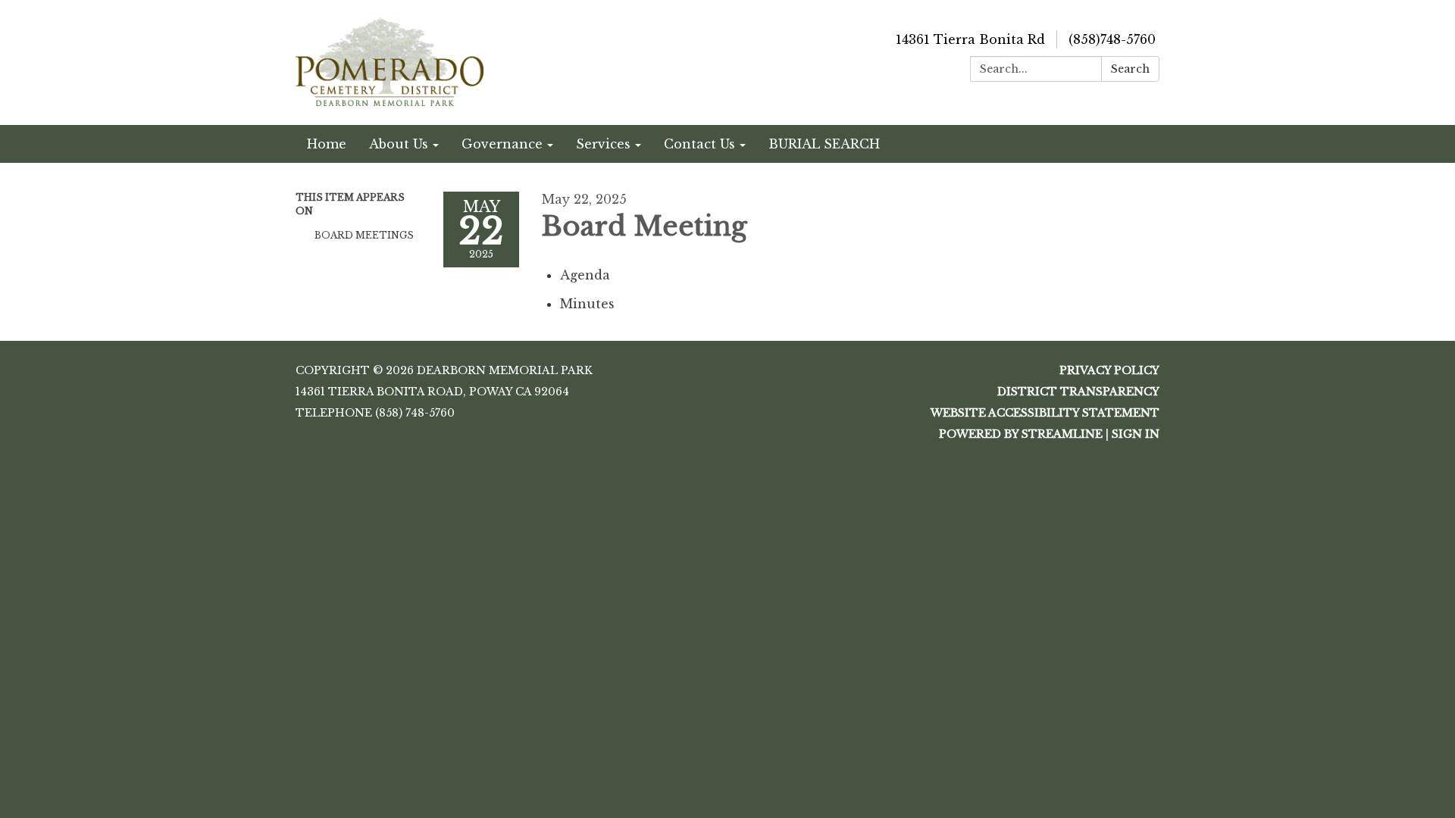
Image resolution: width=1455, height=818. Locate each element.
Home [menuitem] (326, 143)
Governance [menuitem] (502, 143)
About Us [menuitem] (398, 143)
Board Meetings (364, 235)
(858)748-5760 (1112, 39)
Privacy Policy (1109, 370)
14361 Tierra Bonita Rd (970, 39)
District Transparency (1078, 391)
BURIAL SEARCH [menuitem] (824, 143)
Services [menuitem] (603, 143)
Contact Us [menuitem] (699, 143)
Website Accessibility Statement (1045, 413)
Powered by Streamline (1021, 434)
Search (1130, 69)
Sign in (1135, 434)
